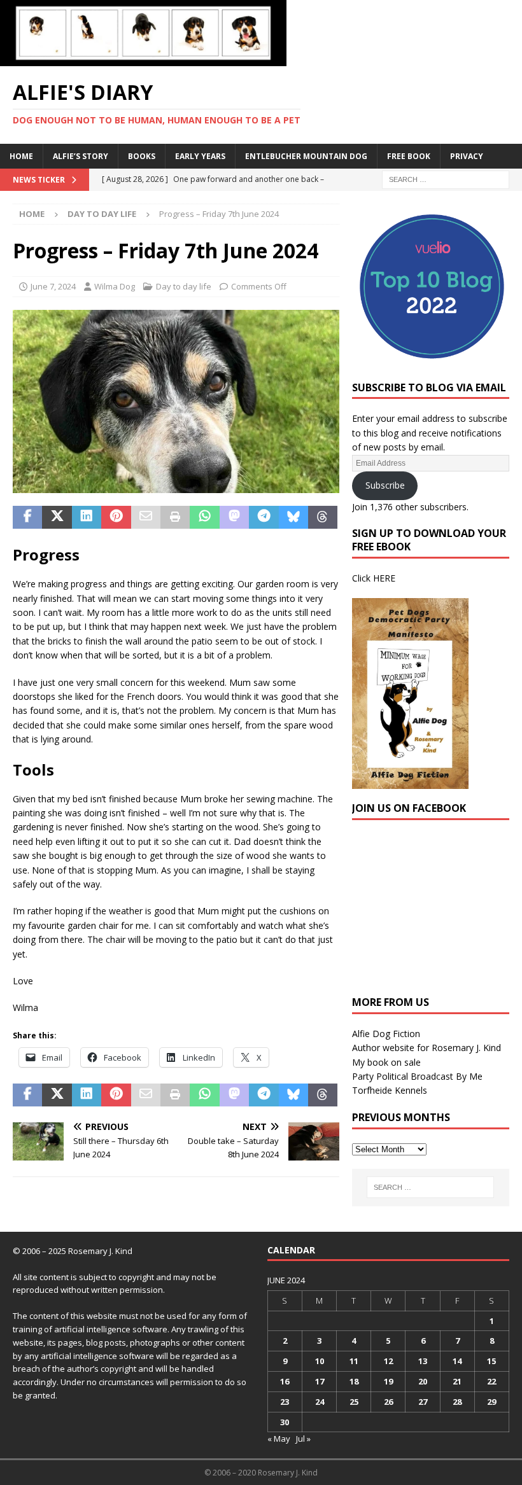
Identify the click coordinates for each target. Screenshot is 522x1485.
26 (388, 1401)
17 (319, 1381)
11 (353, 1361)
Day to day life (183, 286)
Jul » (303, 1438)
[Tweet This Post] (56, 517)
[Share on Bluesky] (293, 517)
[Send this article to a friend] (145, 517)
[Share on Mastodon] (234, 517)
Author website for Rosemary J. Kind (426, 1048)
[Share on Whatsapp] (204, 517)
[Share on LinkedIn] (86, 517)
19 (388, 1381)
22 (491, 1381)
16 (284, 1381)
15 (491, 1361)
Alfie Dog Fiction (386, 1034)
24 (319, 1401)
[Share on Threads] (322, 517)
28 (457, 1401)
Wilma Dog (114, 286)
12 (388, 1361)
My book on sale (386, 1062)
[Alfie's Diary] (143, 59)
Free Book (408, 156)
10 (319, 1361)
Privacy (466, 156)
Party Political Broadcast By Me (417, 1076)
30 (284, 1422)
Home (21, 156)
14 (457, 1361)
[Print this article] (175, 517)
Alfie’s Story (80, 156)
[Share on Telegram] (263, 517)
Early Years (200, 156)
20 (422, 1381)
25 (353, 1401)
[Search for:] (445, 178)
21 (457, 1381)
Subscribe (385, 485)
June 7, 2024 (53, 286)
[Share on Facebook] (27, 517)
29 (491, 1401)
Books (141, 156)
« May (278, 1438)
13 (422, 1361)
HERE (384, 578)
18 (353, 1381)
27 (422, 1401)
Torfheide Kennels (389, 1090)
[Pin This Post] (115, 517)
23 (284, 1401)
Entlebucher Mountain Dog (306, 156)
